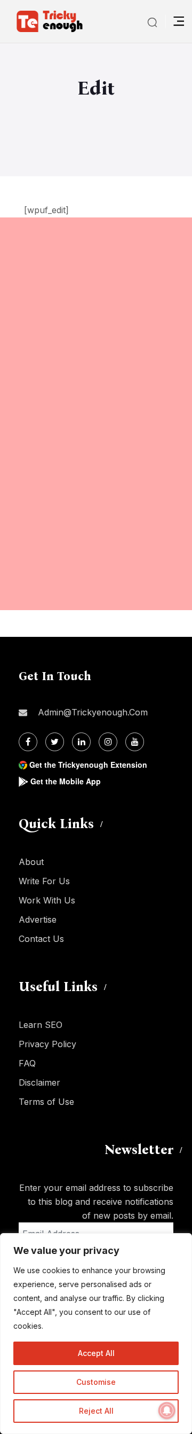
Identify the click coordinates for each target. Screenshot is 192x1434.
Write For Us (44, 881)
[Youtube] (134, 741)
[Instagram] (108, 741)
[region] (96, 1333)
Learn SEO (40, 1024)
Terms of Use (46, 1101)
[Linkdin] (81, 741)
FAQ (27, 1063)
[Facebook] (28, 741)
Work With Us (47, 900)
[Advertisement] (96, 313)
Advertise (38, 919)
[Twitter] (54, 741)
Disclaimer (39, 1082)
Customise (96, 1381)
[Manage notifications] (166, 1410)
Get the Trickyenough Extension (88, 764)
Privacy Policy (47, 1044)
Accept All (96, 1353)
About (31, 861)
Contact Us (41, 938)
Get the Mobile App (65, 781)
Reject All (96, 1410)
